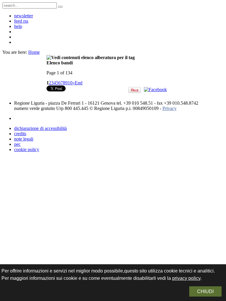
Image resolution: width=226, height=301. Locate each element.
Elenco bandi (59, 62)
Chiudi (205, 291)
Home (34, 52)
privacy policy (186, 278)
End (78, 82)
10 (70, 82)
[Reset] (60, 7)
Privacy (169, 108)
